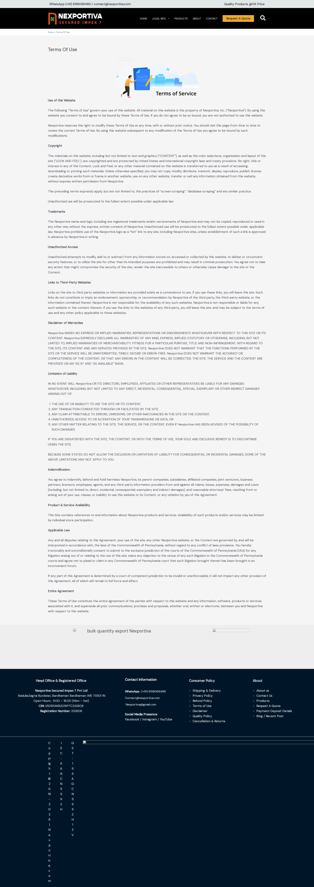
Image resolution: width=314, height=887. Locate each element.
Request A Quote (238, 18)
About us (262, 691)
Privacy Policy (203, 696)
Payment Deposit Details (274, 711)
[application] (167, 18)
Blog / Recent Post (269, 716)
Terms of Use (202, 706)
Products (262, 701)
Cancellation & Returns (209, 721)
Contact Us (264, 696)
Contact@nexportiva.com (142, 698)
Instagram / (151, 719)
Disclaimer (200, 711)
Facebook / (133, 719)
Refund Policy (202, 701)
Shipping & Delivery (207, 691)
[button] (263, 19)
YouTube (166, 719)
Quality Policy (202, 716)
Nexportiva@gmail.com (141, 704)
